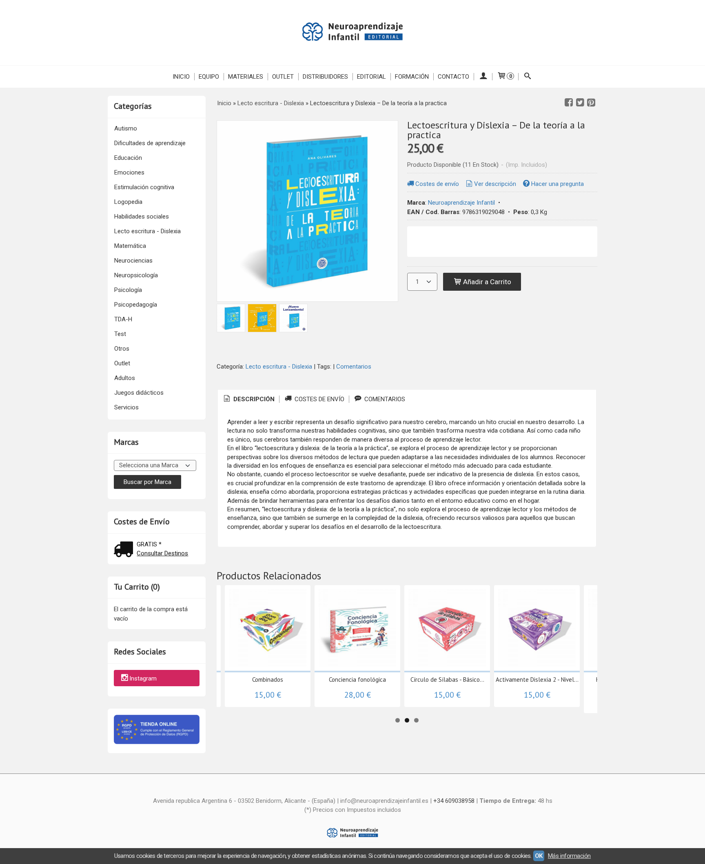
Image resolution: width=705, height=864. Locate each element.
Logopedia (128, 202)
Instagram (143, 678)
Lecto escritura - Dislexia (147, 231)
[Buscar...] (528, 76)
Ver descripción (495, 184)
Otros (121, 348)
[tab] (248, 399)
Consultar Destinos (162, 553)
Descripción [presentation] (253, 399)
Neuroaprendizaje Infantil (461, 202)
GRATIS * (149, 544)
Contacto (453, 76)
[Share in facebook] (568, 102)
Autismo (125, 128)
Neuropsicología (136, 275)
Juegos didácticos (139, 392)
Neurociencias (133, 260)
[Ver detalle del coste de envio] (125, 550)
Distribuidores (325, 76)
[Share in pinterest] (591, 102)
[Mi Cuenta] (483, 76)
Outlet (283, 76)
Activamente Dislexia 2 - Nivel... (537, 679)
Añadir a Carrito (486, 282)
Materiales (245, 76)
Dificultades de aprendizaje (150, 143)
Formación (412, 76)
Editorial (371, 76)
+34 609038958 (453, 800)
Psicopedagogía (135, 304)
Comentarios (353, 366)
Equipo (209, 76)
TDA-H (123, 319)
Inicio (181, 76)
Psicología (128, 290)
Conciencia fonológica (357, 679)
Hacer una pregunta (557, 184)
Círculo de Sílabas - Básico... (447, 679)
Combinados (267, 679)
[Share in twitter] (580, 102)
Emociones (129, 172)
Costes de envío (437, 184)
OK (539, 856)
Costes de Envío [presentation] (318, 399)
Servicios (126, 407)
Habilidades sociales (141, 216)
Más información (569, 856)
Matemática (130, 246)
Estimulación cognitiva (144, 187)
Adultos (124, 378)
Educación (128, 157)
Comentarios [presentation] (384, 399)
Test (120, 334)
